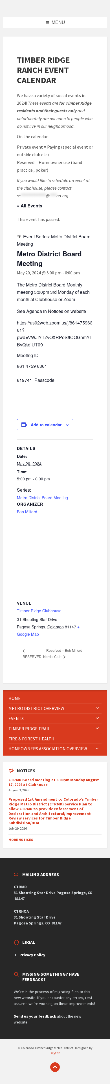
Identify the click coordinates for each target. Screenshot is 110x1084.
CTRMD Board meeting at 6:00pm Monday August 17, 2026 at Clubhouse (53, 782)
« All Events (29, 205)
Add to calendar (46, 424)
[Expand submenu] (97, 708)
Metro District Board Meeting (42, 497)
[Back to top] (55, 1067)
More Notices (20, 839)
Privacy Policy (32, 954)
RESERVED (32, 656)
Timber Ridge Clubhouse (39, 610)
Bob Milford (27, 511)
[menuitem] (55, 698)
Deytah (55, 1053)
